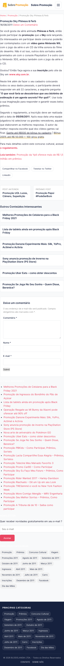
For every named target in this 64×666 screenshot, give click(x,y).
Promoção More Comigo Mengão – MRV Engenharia (33, 493)
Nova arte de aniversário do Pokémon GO (27, 432)
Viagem (54, 552)
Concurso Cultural (37, 552)
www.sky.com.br (19, 74)
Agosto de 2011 (29, 558)
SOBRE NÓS (37, 662)
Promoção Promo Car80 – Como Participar (28, 466)
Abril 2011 (20, 569)
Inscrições (7, 580)
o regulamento (8, 147)
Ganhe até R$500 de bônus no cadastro (28, 132)
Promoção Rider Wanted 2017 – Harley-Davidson (31, 478)
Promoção (13, 15)
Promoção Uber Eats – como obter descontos (30, 273)
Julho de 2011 (31, 575)
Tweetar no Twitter (42, 169)
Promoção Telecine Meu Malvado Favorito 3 (28, 463)
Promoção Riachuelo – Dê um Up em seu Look (30, 482)
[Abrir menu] (58, 5)
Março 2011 (46, 563)
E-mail (7, 356)
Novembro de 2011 (11, 575)
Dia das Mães (8, 586)
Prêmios (20, 552)
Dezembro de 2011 (25, 580)
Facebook (43, 580)
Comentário (10, 318)
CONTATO (25, 662)
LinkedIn (6, 175)
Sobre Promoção (41, 5)
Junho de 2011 (29, 563)
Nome (7, 342)
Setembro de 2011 (50, 558)
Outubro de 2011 (10, 563)
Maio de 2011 (36, 569)
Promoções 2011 (10, 558)
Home (3, 15)
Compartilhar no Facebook (15, 169)
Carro (45, 575)
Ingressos (6, 569)
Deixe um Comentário (25, 24)
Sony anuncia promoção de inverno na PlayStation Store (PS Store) (26, 260)
